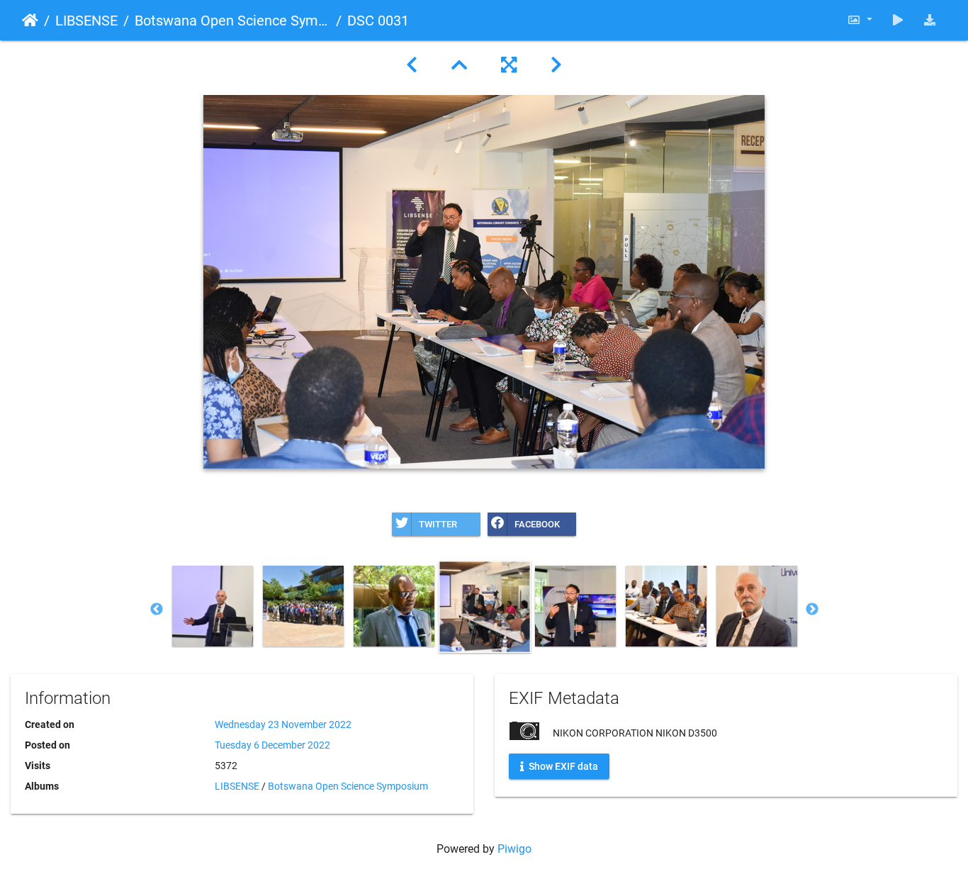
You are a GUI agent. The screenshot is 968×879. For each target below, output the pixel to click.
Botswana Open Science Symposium (232, 20)
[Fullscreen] (509, 65)
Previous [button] (157, 610)
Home (30, 20)
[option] (212, 606)
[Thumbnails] (459, 65)
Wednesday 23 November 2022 (283, 724)
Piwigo (514, 849)
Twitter (438, 524)
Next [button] (812, 610)
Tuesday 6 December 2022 (272, 745)
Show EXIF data (562, 766)
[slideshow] (898, 20)
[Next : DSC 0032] (556, 65)
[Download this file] (929, 20)
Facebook (537, 524)
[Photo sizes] (860, 20)
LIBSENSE (86, 20)
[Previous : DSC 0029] (411, 65)
